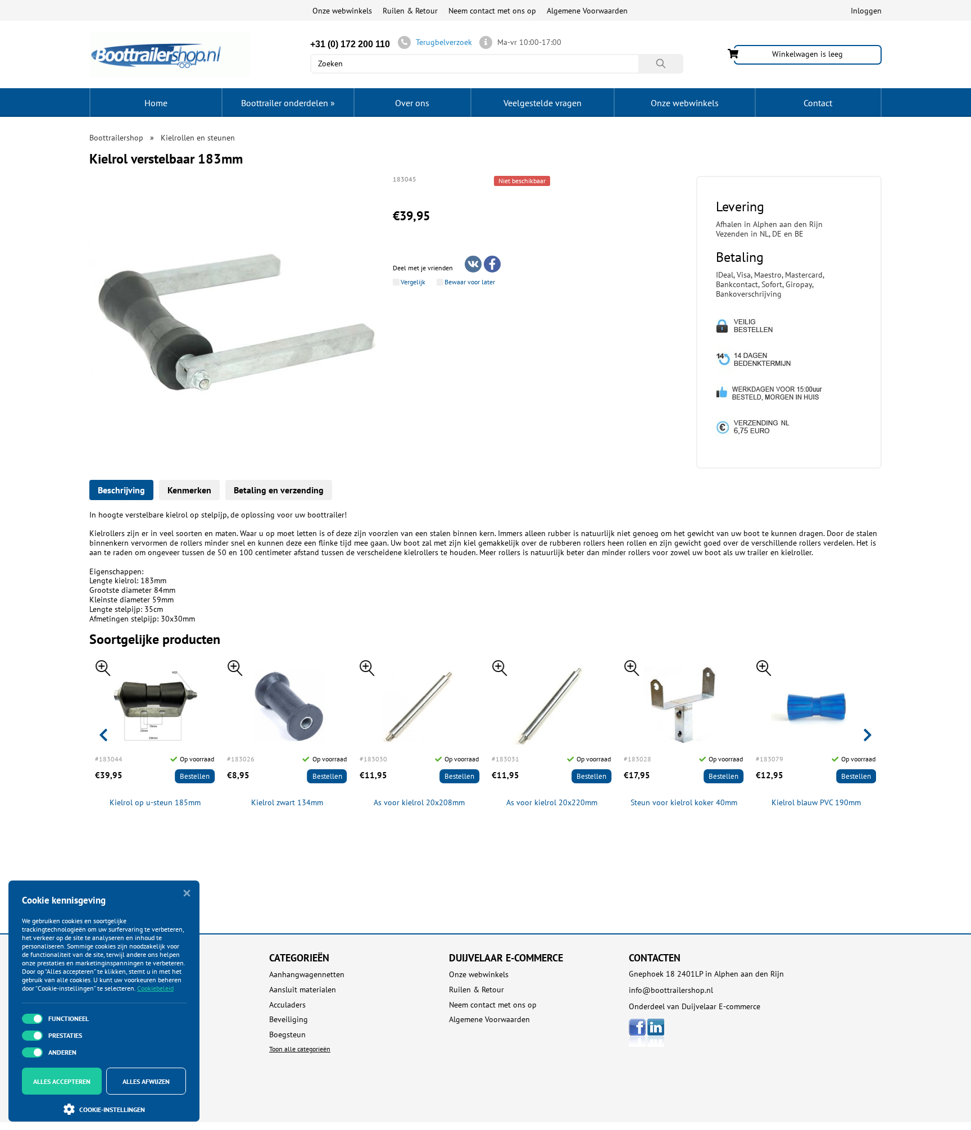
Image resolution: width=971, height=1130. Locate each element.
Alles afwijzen (146, 1081)
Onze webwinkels (342, 11)
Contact (818, 102)
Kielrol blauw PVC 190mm (816, 802)
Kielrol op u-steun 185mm (155, 802)
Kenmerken (189, 490)
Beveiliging (288, 1019)
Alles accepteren (61, 1081)
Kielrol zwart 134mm (287, 802)
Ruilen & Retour (410, 11)
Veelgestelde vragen (542, 102)
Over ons (412, 102)
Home (155, 102)
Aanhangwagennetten (306, 974)
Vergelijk (413, 282)
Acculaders (287, 1005)
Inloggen (866, 11)
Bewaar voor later (469, 282)
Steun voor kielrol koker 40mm (683, 802)
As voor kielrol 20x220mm (551, 802)
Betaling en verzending (279, 490)
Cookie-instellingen (112, 1109)
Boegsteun (287, 1035)
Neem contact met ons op (492, 11)
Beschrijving (121, 490)
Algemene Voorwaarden (587, 11)
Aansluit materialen (302, 990)
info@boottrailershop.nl (671, 990)
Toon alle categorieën (299, 1049)
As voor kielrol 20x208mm (419, 802)
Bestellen (195, 776)
